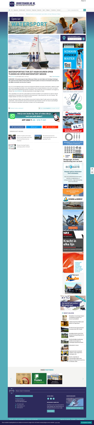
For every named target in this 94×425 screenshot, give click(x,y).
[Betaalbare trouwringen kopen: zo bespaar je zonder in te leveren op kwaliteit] (65, 317)
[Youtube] (51, 398)
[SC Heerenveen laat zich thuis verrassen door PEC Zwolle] (65, 329)
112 (11, 10)
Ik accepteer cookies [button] (86, 422)
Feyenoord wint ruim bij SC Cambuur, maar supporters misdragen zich (75, 353)
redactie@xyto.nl (21, 405)
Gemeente (28, 10)
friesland (12, 108)
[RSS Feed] (53, 398)
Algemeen (16, 10)
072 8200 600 (20, 404)
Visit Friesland (55, 76)
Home (10, 14)
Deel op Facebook (18, 127)
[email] (92, 172)
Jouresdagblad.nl (25, 3)
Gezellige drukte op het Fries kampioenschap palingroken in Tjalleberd (76, 335)
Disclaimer (73, 419)
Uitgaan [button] (47, 10)
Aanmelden (51, 411)
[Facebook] (48, 398)
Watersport (21, 14)
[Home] (9, 10)
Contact (58, 10)
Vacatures (53, 10)
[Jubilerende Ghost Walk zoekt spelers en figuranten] (65, 323)
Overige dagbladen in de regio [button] (74, 408)
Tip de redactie (51, 127)
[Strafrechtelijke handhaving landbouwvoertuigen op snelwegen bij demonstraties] (65, 341)
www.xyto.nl (20, 407)
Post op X (34, 127)
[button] (9, 379)
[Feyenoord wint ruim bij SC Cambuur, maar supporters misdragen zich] (65, 353)
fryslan (16, 108)
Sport (44, 10)
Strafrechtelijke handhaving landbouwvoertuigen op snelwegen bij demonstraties (76, 341)
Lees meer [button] (57, 422)
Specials (16, 14)
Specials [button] (39, 10)
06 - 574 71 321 (39, 120)
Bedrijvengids (22, 10)
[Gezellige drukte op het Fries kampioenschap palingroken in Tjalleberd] (65, 335)
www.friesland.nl (18, 91)
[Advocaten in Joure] (65, 347)
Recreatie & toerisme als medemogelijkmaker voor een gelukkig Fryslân (50, 137)
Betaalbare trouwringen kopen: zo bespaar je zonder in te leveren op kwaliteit (76, 317)
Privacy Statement (80, 419)
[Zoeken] (84, 10)
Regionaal (34, 10)
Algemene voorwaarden (65, 419)
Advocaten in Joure (74, 345)
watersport (20, 108)
